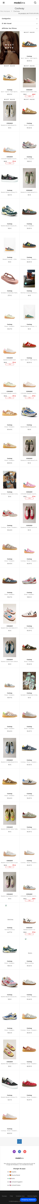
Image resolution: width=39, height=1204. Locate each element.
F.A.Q (11, 1196)
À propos (4, 1196)
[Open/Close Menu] (4, 2)
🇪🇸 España (12, 1172)
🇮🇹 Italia (12, 1178)
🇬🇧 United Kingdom (16, 1182)
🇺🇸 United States (14, 1185)
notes (30, 1164)
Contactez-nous (20, 1196)
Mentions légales (32, 1196)
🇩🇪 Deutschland (14, 1175)
